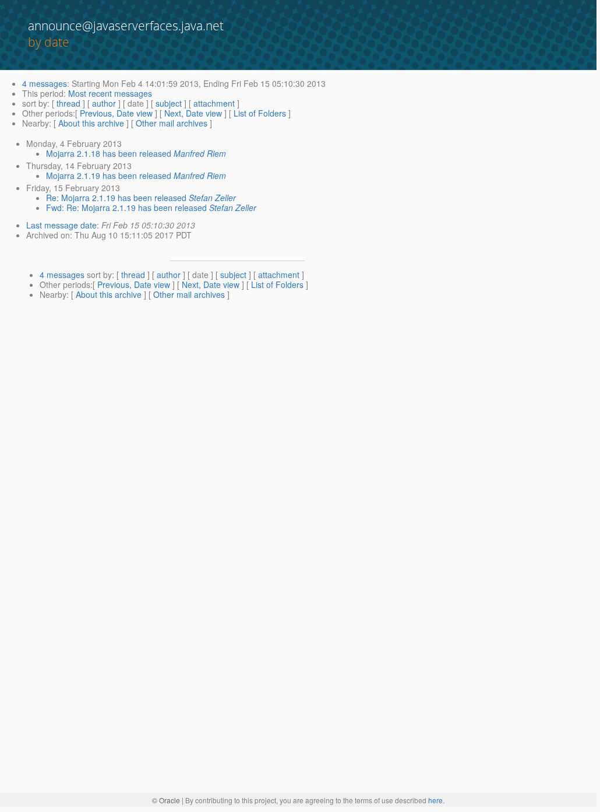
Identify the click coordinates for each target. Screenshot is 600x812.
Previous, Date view (116, 113)
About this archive (91, 123)
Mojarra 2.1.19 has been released (108, 175)
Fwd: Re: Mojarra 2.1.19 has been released (126, 207)
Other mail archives (171, 123)
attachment (214, 103)
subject (169, 103)
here (435, 800)
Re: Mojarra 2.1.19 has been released (116, 197)
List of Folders (260, 113)
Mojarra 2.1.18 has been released (108, 153)
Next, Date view (193, 113)
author (104, 103)
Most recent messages (110, 93)
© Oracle (166, 800)
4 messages (44, 83)
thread (68, 103)
